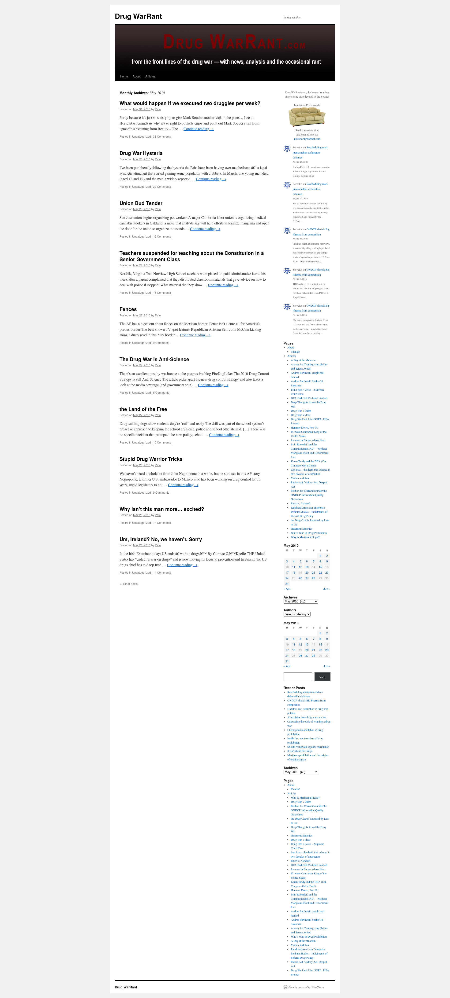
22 (320, 572)
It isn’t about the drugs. (300, 751)
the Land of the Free (143, 408)
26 (300, 578)
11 (293, 567)
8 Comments (161, 392)
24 (287, 578)
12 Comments (162, 236)
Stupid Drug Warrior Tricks (151, 458)
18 (293, 572)
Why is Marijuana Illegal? (305, 537)
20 (307, 572)
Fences (128, 308)
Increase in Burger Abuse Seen (308, 440)
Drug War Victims (301, 410)
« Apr (287, 589)
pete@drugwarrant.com (307, 138)
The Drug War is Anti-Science (154, 359)
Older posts (129, 584)
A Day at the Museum (303, 360)
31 (287, 584)
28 (313, 578)
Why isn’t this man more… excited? (162, 508)
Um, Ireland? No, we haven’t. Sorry (161, 539)
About (137, 76)
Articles (150, 76)
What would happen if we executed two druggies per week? (190, 102)
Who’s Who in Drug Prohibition (309, 533)
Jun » (326, 589)
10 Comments (162, 442)
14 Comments (162, 523)
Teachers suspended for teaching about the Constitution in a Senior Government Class (192, 256)
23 (327, 572)
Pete (158, 109)
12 (300, 567)
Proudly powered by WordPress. (306, 987)
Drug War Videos (301, 415)
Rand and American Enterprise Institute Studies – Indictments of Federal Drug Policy (309, 512)
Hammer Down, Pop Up (304, 427)
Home (124, 76)
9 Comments (161, 343)
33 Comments (162, 136)
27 (307, 578)
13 (307, 567)
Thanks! (295, 351)
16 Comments (162, 292)
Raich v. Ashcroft (300, 503)
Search (322, 677)
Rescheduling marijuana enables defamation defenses (310, 152)
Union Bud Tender (141, 202)
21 (313, 572)
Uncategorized (141, 136)
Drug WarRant (138, 16)
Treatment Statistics (301, 528)
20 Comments (162, 186)
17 (287, 572)
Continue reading (199, 128)
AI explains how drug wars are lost (306, 717)
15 (320, 567)
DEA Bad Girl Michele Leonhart (309, 398)
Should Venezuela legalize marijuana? (308, 746)
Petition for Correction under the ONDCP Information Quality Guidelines (309, 495)
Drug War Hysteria (141, 152)
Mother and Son (300, 478)
